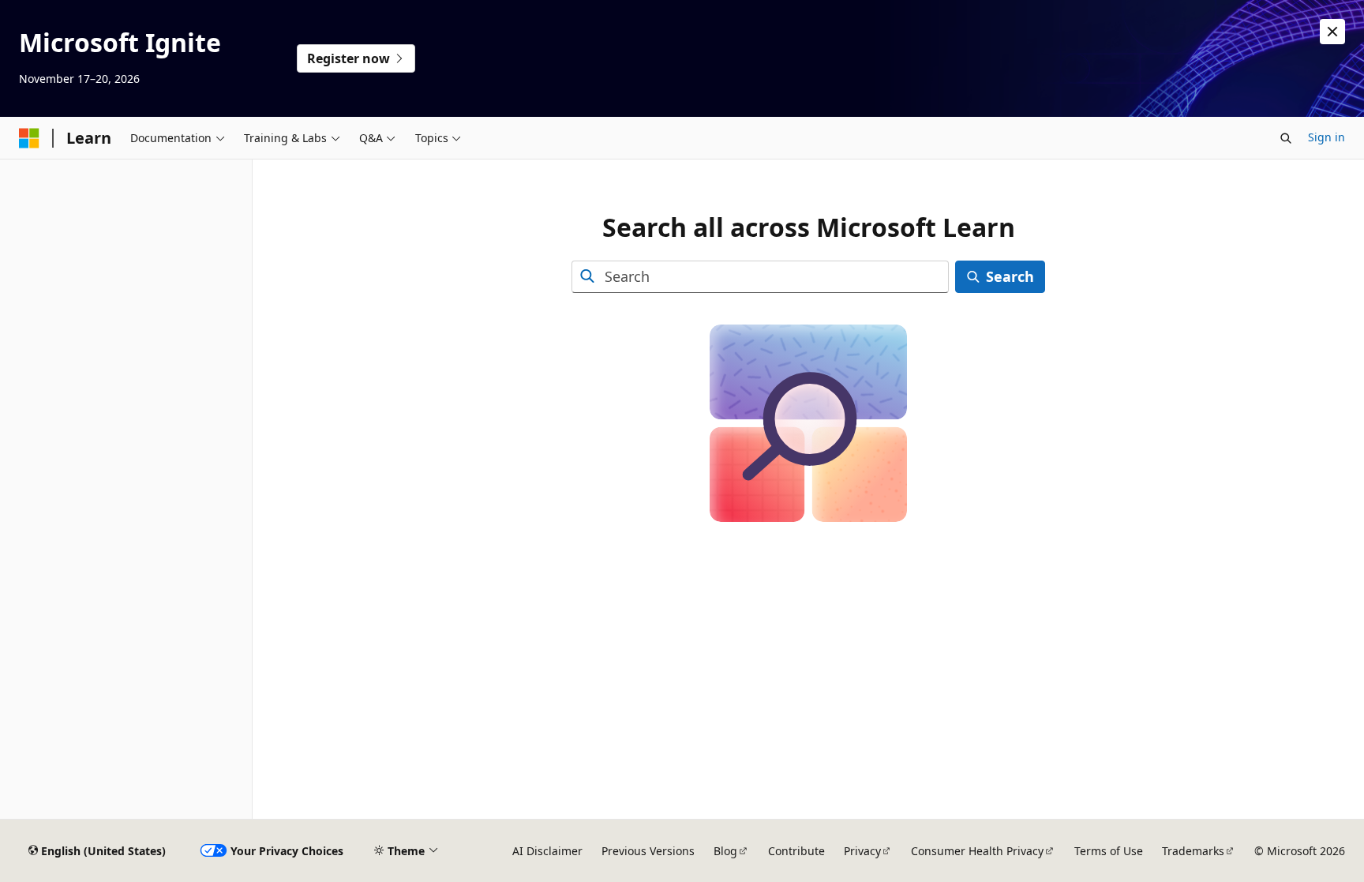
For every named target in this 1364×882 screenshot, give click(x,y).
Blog (725, 850)
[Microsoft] (29, 138)
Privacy (862, 850)
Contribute (796, 850)
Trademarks (1193, 850)
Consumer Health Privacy (977, 850)
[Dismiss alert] (1332, 31)
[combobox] (760, 277)
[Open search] (1286, 138)
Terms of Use (1108, 850)
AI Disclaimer (547, 850)
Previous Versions (648, 850)
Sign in (1326, 136)
